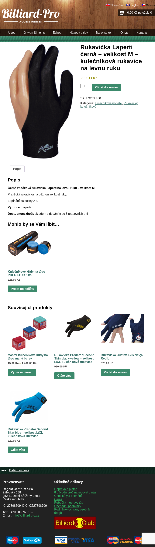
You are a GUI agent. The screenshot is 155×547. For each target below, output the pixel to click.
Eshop (57, 32)
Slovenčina (116, 5)
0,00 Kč (139, 12)
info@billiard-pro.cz (26, 515)
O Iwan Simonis (34, 32)
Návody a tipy (79, 32)
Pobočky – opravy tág (68, 502)
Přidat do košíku (106, 87)
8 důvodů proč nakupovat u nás (75, 492)
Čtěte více (64, 375)
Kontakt (141, 32)
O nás (124, 32)
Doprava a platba (65, 489)
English (134, 5)
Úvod (12, 32)
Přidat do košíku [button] (22, 288)
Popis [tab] (17, 168)
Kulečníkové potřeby (108, 103)
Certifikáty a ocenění (68, 495)
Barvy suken (104, 32)
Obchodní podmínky (67, 506)
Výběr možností (22, 372)
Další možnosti (19, 470)
